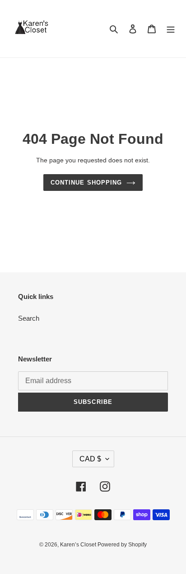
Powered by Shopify (122, 544)
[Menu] (170, 28)
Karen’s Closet (79, 544)
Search (28, 318)
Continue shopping (86, 182)
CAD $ (90, 459)
